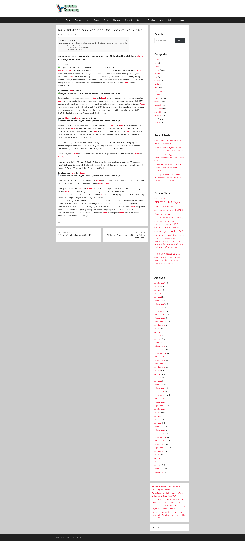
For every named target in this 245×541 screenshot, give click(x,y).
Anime (58, 20)
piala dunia (159, 250)
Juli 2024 (157, 370)
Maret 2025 (158, 342)
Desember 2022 (160, 437)
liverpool (158, 244)
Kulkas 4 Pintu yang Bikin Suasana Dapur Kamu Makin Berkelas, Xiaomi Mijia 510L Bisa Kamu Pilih (167, 177)
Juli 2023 (157, 413)
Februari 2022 (159, 472)
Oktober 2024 (159, 360)
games (169, 235)
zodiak (170, 263)
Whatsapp (176, 260)
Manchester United (170, 244)
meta (181, 244)
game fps (159, 227)
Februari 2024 (159, 388)
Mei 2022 (157, 461)
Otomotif (128, 20)
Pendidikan (158, 109)
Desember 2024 (160, 353)
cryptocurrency (165, 217)
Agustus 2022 (159, 451)
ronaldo (157, 257)
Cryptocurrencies (162, 214)
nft (170, 247)
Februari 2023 (159, 430)
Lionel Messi (175, 241)
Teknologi (151, 20)
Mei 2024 (157, 377)
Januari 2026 (159, 307)
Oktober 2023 (159, 402)
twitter (157, 260)
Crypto (176, 210)
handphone (159, 238)
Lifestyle (157, 98)
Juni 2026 (158, 290)
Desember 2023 (160, 395)
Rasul (103, 98)
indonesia (169, 238)
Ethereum (171, 221)
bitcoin (158, 206)
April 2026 (158, 297)
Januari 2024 (159, 392)
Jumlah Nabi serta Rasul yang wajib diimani (79, 47)
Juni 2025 (157, 332)
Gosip (106, 20)
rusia (163, 257)
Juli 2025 (157, 328)
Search (179, 40)
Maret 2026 (158, 300)
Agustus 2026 (159, 283)
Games (96, 20)
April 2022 (158, 465)
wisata (157, 263)
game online (173, 231)
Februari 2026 (159, 304)
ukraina (166, 260)
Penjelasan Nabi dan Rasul (74, 45)
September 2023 (160, 406)
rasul (129, 131)
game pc (159, 235)
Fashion (157, 74)
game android (170, 224)
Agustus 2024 (159, 367)
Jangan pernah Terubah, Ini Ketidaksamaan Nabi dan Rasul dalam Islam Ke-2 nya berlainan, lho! (93, 43)
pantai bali (177, 247)
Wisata (181, 20)
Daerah (78, 20)
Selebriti (140, 20)
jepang (167, 241)
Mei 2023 (157, 420)
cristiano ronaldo (161, 210)
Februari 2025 (159, 346)
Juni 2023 (157, 416)
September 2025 (160, 321)
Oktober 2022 (159, 444)
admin (77, 34)
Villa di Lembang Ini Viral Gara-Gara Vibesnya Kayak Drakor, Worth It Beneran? (167, 167)
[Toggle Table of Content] (125, 40)
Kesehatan (158, 91)
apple (156, 198)
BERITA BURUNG (65, 71)
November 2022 (160, 441)
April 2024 (158, 381)
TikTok (178, 257)
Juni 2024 (157, 374)
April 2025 (158, 339)
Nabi (139, 71)
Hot (62, 222)
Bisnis (68, 20)
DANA (180, 218)
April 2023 (158, 423)
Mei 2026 (157, 293)
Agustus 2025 (159, 325)
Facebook (158, 224)
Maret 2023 (158, 427)
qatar (180, 254)
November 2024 (160, 356)
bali (163, 198)
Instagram (159, 241)
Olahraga (116, 20)
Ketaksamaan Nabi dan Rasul (75, 49)
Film (87, 20)
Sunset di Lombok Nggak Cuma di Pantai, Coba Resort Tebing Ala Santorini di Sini (169, 158)
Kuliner (171, 20)
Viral (161, 20)
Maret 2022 (158, 468)
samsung (171, 257)
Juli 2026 (157, 286)
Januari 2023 (159, 434)
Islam (139, 56)
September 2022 (160, 448)
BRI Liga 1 (168, 206)
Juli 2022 (157, 454)
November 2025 (160, 314)
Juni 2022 (157, 458)
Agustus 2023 (159, 409)
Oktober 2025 (159, 318)
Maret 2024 (158, 385)
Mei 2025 (157, 335)
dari (59, 101)
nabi (95, 131)
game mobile (172, 227)
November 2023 (160, 399)
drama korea (160, 221)
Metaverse (160, 247)
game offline (158, 231)
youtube (164, 263)
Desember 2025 (160, 311)
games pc (179, 235)
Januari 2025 (159, 349)
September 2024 (160, 363)
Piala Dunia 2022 (165, 253)
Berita (156, 63)
